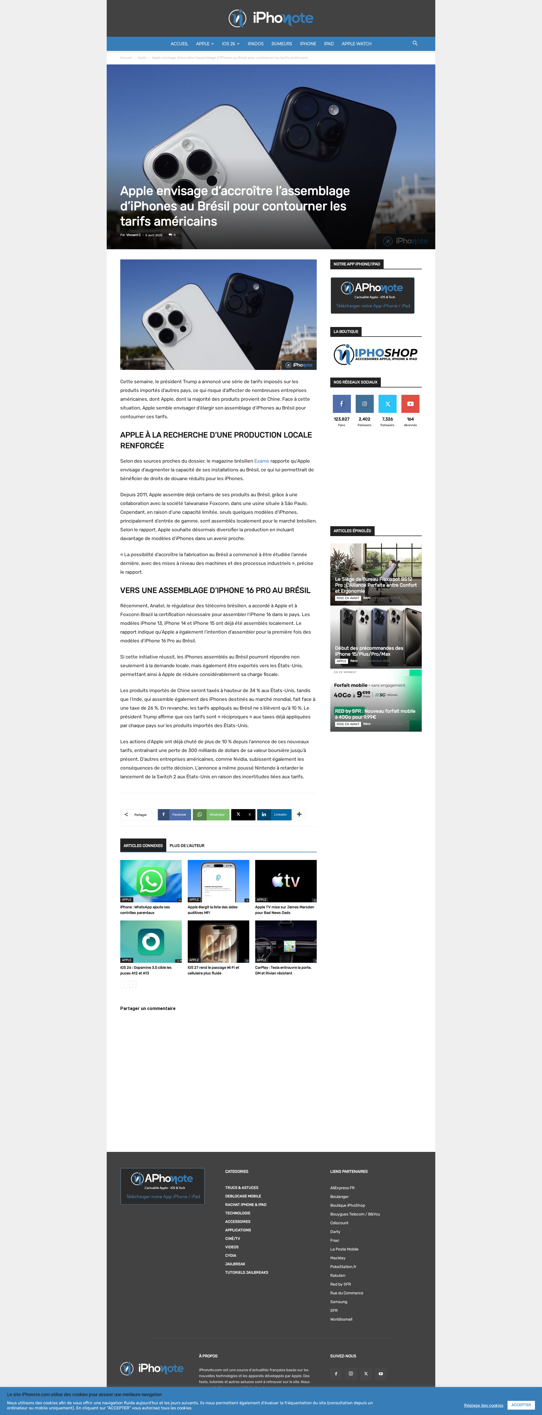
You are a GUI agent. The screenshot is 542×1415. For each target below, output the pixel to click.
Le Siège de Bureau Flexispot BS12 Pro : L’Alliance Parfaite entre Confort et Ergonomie (376, 585)
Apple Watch (356, 43)
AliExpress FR (342, 1188)
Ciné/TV (232, 1238)
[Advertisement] (376, 480)
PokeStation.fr (343, 1266)
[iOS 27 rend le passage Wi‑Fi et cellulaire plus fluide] (218, 941)
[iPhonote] (271, 18)
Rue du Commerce (346, 1293)
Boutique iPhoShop (347, 1205)
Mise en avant (348, 598)
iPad (329, 43)
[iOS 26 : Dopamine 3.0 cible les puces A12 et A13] (151, 941)
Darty (335, 1231)
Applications (238, 1230)
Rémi (367, 598)
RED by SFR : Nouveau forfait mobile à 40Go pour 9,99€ (375, 714)
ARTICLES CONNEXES (143, 845)
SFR (334, 1310)
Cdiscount (339, 1223)
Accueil (179, 43)
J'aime (342, 397)
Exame (261, 461)
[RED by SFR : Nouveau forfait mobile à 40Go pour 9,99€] (376, 700)
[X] (365, 1374)
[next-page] (132, 984)
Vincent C (133, 235)
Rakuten (337, 1275)
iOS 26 (228, 43)
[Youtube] (380, 1374)
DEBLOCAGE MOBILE (243, 1196)
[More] (299, 814)
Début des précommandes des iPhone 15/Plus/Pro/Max (369, 651)
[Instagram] (351, 1374)
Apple (202, 43)
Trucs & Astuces (241, 1188)
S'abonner (410, 397)
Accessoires (237, 1221)
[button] (415, 44)
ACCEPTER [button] (521, 1405)
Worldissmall (341, 1319)
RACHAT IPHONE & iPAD (245, 1204)
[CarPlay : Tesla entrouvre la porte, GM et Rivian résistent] (286, 941)
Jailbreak (235, 1264)
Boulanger (339, 1196)
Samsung (338, 1301)
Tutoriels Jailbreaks (246, 1272)
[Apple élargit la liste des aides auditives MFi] (218, 881)
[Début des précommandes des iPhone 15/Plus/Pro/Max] (376, 637)
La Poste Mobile (344, 1249)
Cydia (230, 1255)
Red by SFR (340, 1284)
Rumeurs (282, 43)
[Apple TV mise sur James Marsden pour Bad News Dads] (286, 881)
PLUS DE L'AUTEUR (187, 845)
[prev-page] (123, 984)
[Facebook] (336, 1374)
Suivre (364, 397)
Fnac (334, 1240)
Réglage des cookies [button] (483, 1405)
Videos (232, 1247)
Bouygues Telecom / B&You (355, 1214)
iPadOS (256, 43)
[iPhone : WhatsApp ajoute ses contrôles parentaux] (151, 881)
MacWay (338, 1258)
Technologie (237, 1213)
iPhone (308, 43)
